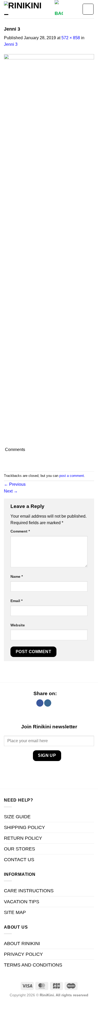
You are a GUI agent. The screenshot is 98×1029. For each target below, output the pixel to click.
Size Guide (17, 816)
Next (11, 491)
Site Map (15, 912)
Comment (20, 531)
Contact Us (19, 859)
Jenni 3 (11, 44)
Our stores (19, 848)
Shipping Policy (24, 827)
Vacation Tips (21, 901)
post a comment (71, 476)
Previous (15, 484)
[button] (59, 11)
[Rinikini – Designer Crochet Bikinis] (27, 9)
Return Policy (23, 838)
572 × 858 (70, 38)
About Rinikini (22, 943)
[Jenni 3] (49, 250)
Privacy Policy (23, 954)
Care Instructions (29, 890)
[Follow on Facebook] (39, 703)
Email (16, 601)
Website (17, 625)
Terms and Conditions (33, 965)
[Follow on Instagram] (47, 703)
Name (16, 576)
